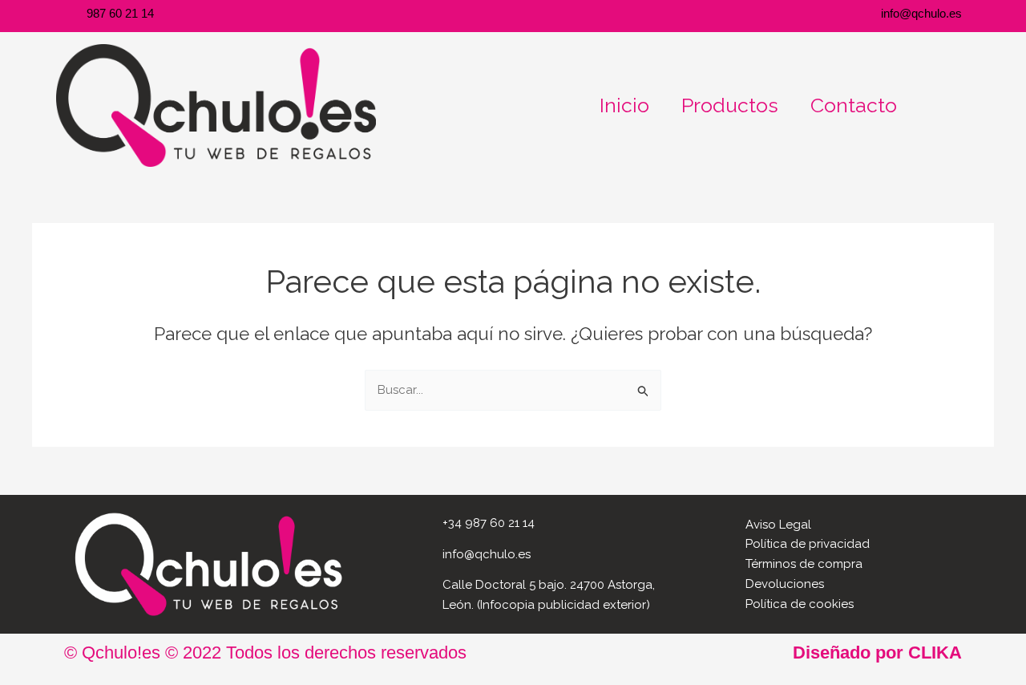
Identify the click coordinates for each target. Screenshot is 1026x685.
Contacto (853, 105)
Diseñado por (877, 652)
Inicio (624, 105)
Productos (729, 105)
